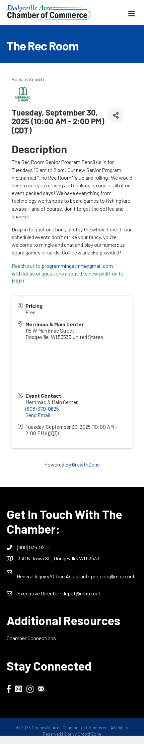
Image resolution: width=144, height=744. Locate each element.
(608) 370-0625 (42, 408)
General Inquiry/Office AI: (54, 576)
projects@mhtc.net (113, 576)
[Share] (115, 115)
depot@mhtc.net (81, 593)
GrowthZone (86, 464)
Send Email (37, 415)
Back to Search (28, 79)
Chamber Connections (31, 638)
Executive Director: (39, 593)
